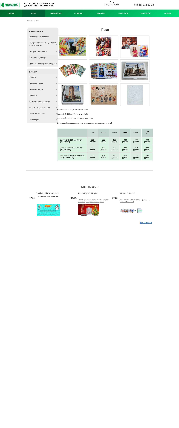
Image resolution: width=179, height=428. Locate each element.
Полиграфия (34, 120)
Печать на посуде (36, 89)
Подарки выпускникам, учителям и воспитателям (42, 44)
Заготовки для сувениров (39, 102)
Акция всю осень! (127, 193)
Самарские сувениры (37, 58)
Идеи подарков (56, 13)
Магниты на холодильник (39, 108)
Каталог (33, 13)
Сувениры (33, 95)
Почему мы (78, 13)
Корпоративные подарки (39, 37)
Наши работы (145, 13)
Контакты (167, 13)
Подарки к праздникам (38, 52)
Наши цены (101, 13)
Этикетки (32, 77)
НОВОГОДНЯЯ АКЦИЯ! (88, 193)
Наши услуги (123, 13)
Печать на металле (37, 114)
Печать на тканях (36, 83)
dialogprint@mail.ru (112, 4)
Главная (11, 13)
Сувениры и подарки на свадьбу (42, 64)
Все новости (146, 222)
